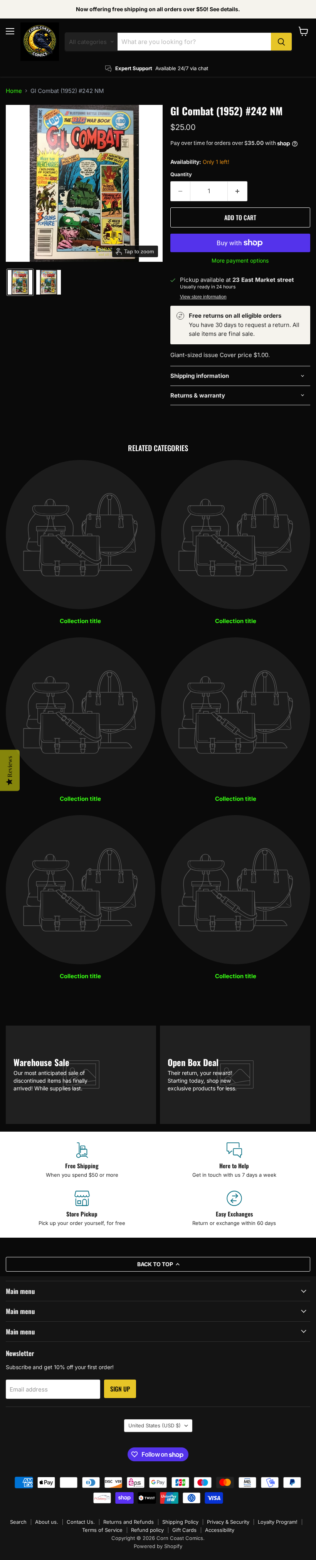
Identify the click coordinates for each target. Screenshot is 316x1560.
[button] (20, 282)
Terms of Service (102, 1530)
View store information (203, 297)
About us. (46, 1522)
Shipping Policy (180, 1522)
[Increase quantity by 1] (237, 191)
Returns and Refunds (128, 1522)
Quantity (181, 174)
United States (154, 1425)
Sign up (120, 1388)
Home (14, 91)
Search (18, 1522)
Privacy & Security (228, 1522)
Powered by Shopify (158, 1546)
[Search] (281, 42)
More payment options (240, 261)
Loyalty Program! (278, 1522)
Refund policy (147, 1530)
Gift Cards (184, 1530)
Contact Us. (81, 1522)
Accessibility (219, 1530)
